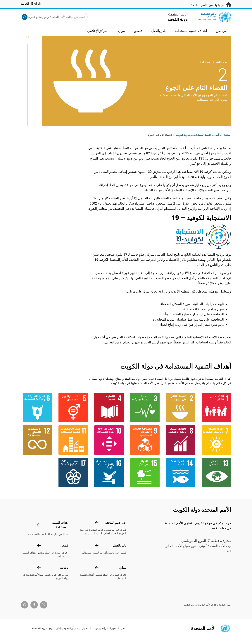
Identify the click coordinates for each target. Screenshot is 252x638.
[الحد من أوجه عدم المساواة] (108, 440)
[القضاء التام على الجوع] (179, 407)
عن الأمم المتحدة (115, 522)
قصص (64, 545)
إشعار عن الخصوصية (70, 628)
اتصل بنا (121, 628)
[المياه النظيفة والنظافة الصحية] (36, 407)
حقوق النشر (110, 628)
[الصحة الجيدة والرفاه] (144, 407)
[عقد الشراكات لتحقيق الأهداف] (72, 472)
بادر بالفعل (119, 545)
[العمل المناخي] (215, 472)
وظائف (64, 567)
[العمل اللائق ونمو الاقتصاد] (179, 440)
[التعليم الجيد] (108, 407)
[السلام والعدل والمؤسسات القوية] (108, 472)
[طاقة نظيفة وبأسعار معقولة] (215, 440)
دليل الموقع (54, 628)
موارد (122, 567)
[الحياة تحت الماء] (179, 472)
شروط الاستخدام (39, 628)
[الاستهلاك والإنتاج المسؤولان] (36, 440)
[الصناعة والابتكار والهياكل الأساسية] (144, 440)
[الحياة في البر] (144, 472)
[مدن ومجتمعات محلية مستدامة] (72, 440)
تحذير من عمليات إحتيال (93, 628)
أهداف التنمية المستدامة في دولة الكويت (197, 134)
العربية (25, 3)
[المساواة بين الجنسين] (72, 407)
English (36, 3)
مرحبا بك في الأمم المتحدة (208, 5)
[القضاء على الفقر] (215, 407)
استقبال (227, 134)
